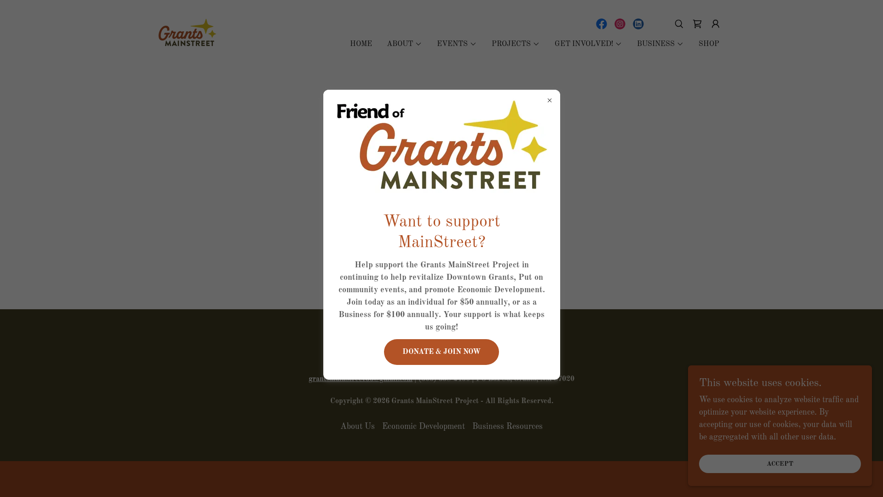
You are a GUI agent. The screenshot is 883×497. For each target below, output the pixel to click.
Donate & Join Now (441, 352)
